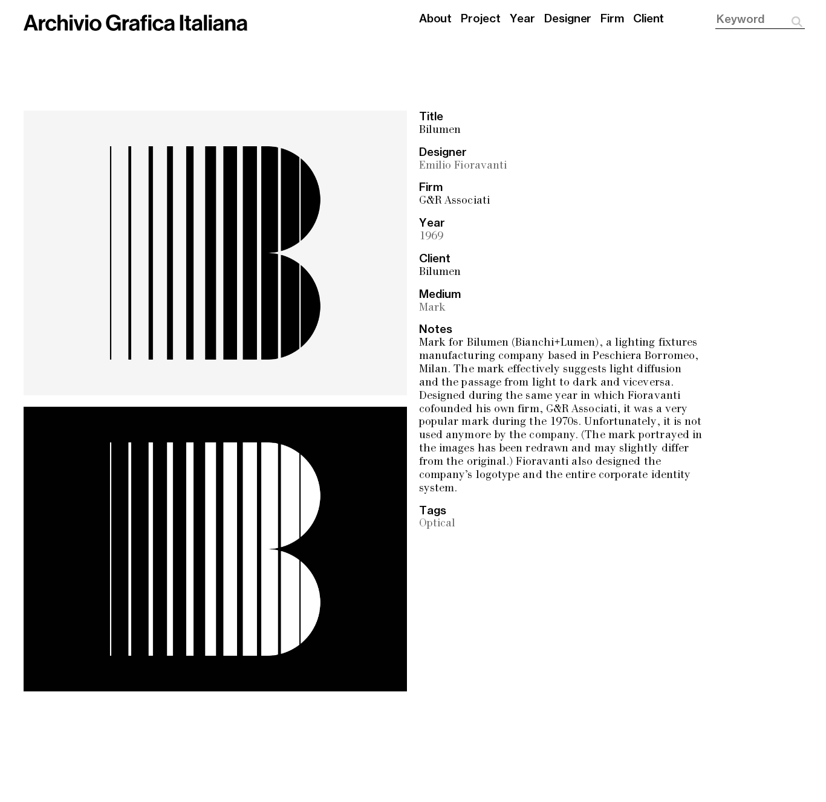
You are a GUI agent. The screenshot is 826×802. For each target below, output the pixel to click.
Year (523, 19)
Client (648, 19)
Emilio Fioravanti (463, 166)
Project (480, 19)
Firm (612, 19)
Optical (437, 523)
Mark (432, 308)
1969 (431, 236)
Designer (567, 19)
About (435, 19)
